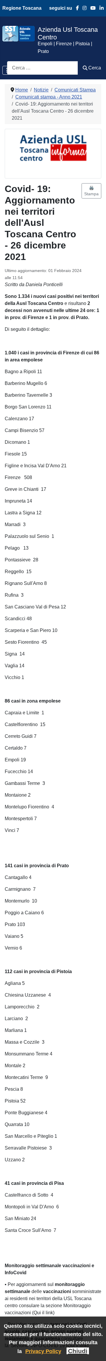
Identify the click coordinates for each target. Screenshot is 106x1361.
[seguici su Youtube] (91, 8)
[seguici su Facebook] (75, 8)
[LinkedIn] (100, 8)
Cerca (94, 67)
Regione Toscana (22, 8)
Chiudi (77, 1350)
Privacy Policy (43, 1351)
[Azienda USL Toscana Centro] (18, 33)
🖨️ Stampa (91, 190)
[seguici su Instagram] (83, 8)
